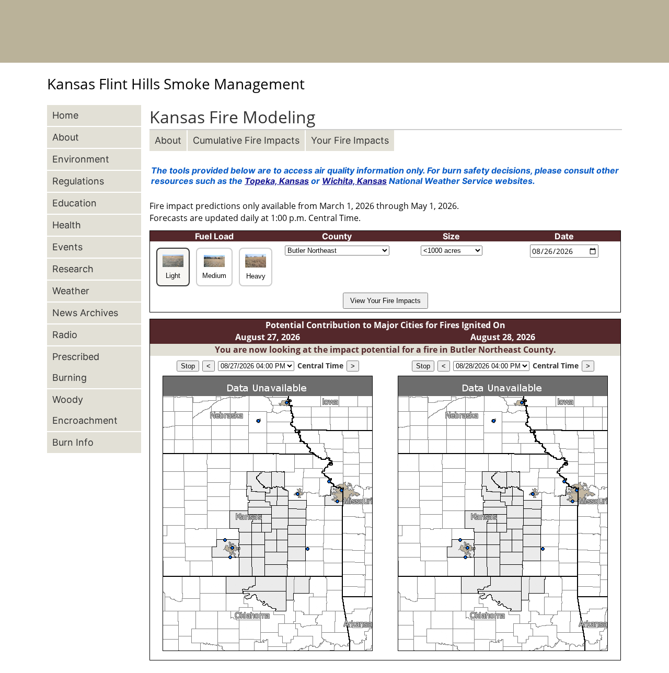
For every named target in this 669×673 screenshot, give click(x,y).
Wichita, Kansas (354, 181)
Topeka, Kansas (277, 181)
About (168, 140)
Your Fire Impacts (350, 140)
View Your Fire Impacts (385, 301)
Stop (188, 366)
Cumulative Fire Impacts (246, 140)
